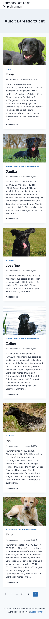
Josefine (13, 265)
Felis (9, 535)
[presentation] (24, 51)
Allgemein (10, 260)
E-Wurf (9, 69)
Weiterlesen (13, 125)
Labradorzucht (14, 79)
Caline (11, 343)
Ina (8, 441)
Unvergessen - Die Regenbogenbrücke (22, 530)
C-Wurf (9, 338)
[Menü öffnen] (44, 4)
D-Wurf (9, 166)
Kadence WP (36, 612)
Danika (11, 171)
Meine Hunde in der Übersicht (26, 166)
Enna (10, 74)
